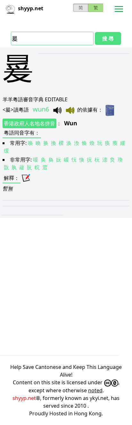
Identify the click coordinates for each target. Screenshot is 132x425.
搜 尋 (108, 38)
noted (95, 390)
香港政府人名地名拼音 (29, 123)
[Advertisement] (66, 287)
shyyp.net (24, 398)
